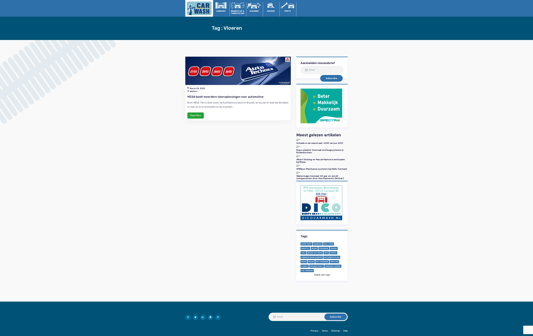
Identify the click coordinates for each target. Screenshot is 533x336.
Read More (195, 115)
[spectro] (321, 105)
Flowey (304, 266)
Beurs (311, 262)
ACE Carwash (307, 271)
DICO (326, 253)
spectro (334, 262)
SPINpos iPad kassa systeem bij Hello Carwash (321, 168)
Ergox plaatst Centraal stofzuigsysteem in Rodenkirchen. (320, 151)
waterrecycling (332, 257)
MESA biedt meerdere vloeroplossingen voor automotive (225, 96)
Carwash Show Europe (311, 257)
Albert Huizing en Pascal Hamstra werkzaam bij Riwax (320, 160)
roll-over (328, 244)
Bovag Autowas (315, 253)
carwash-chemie (333, 266)
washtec (305, 248)
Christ (333, 253)
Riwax (303, 262)
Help (345, 330)
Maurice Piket (316, 266)
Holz (303, 253)
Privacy (314, 330)
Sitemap (335, 330)
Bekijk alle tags (322, 275)
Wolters (193, 91)
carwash (318, 244)
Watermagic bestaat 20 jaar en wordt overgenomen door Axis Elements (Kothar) (320, 177)
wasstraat (306, 244)
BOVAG (314, 248)
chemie (333, 248)
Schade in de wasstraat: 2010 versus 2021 (319, 143)
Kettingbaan (322, 262)
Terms (325, 330)
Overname (324, 248)
